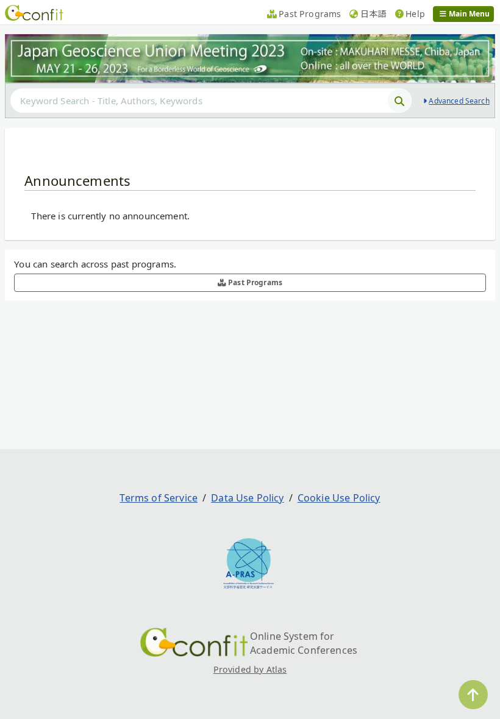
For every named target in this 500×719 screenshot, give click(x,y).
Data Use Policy (247, 498)
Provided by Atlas (250, 669)
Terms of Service (159, 498)
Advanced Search (459, 101)
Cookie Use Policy (339, 498)
